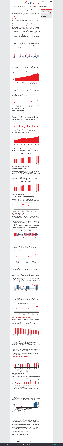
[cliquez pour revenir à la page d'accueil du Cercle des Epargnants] (11, 6)
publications (30, 6)
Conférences (44, 6)
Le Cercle (14, 6)
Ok (55, 444)
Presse (34, 6)
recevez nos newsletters (28, 441)
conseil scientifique (20, 6)
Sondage (25, 6)
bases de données (39, 6)
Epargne (18, 7)
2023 (21, 7)
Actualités (15, 7)
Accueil (12, 7)
